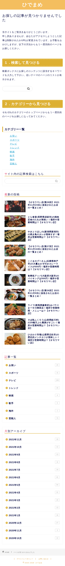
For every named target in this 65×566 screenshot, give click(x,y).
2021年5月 (33, 485)
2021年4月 (33, 492)
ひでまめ (32, 5)
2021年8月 (33, 462)
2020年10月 (33, 538)
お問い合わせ (44, 559)
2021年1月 (33, 515)
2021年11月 (33, 439)
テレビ (13, 144)
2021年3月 (33, 500)
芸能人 (13, 163)
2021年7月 (33, 469)
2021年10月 (33, 447)
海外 (12, 159)
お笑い (13, 136)
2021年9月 (33, 454)
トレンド (15, 147)
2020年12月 (33, 523)
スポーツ (15, 140)
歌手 (12, 155)
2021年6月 (33, 477)
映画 (12, 151)
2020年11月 (33, 530)
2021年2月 (33, 507)
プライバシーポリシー (25, 559)
